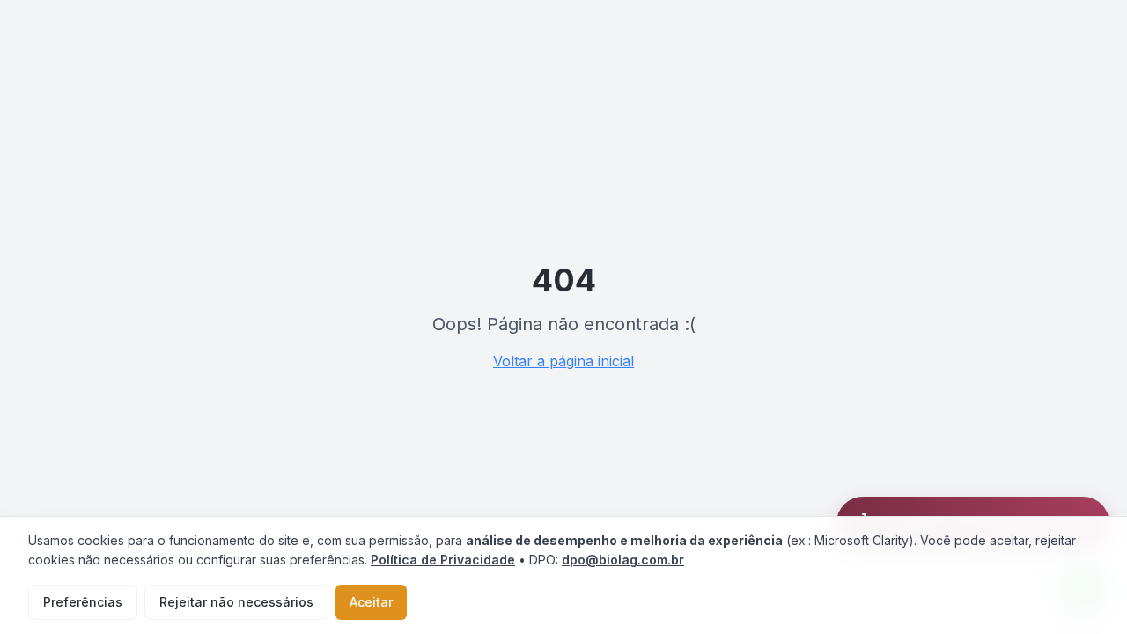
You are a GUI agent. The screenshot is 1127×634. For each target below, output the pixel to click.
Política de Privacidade (443, 559)
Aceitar (371, 601)
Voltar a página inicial (563, 361)
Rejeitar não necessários (236, 601)
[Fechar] (1106, 500)
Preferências (82, 601)
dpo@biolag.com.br (623, 559)
